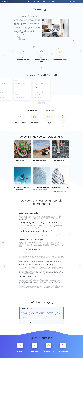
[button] (39, 102)
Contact (43, 1)
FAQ (34, 1)
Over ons (30, 1)
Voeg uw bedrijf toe (51, 1)
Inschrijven (79, 1)
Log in (74, 1)
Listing (38, 1)
